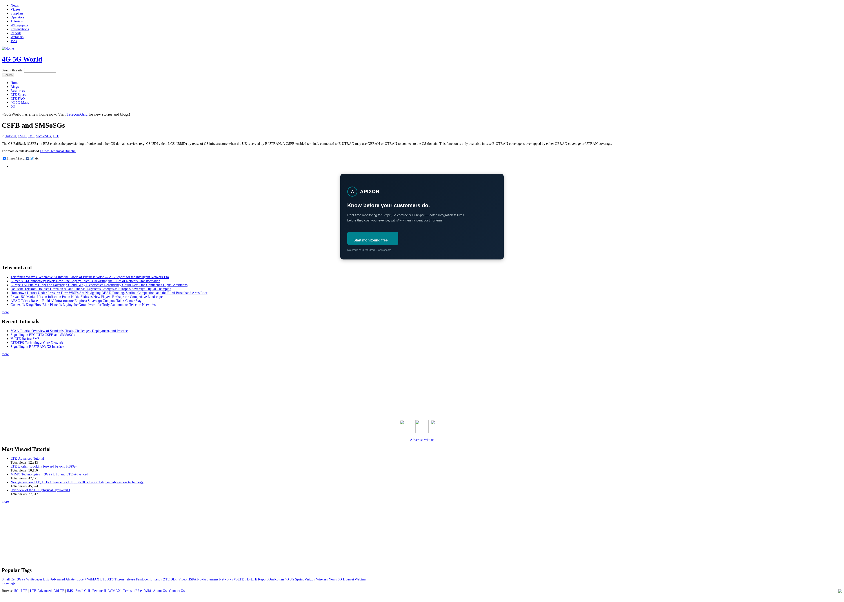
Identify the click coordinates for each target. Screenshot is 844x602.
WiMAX (93, 579)
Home (15, 83)
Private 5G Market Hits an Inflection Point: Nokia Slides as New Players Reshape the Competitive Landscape (87, 297)
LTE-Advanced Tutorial (27, 458)
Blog (174, 579)
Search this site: (13, 70)
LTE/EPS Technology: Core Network (37, 343)
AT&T (111, 579)
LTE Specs (18, 94)
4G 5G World (22, 59)
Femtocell (142, 579)
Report (262, 579)
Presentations (20, 29)
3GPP (21, 579)
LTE (56, 136)
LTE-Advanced (54, 579)
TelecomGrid (77, 114)
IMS (31, 136)
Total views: (19, 462)
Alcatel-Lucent (75, 579)
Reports (16, 33)
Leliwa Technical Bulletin (58, 151)
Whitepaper (34, 579)
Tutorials (17, 21)
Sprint (299, 579)
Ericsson (156, 579)
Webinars (17, 37)
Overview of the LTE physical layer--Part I (40, 490)
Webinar (360, 579)
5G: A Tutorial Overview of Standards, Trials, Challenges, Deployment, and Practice (69, 331)
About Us (160, 591)
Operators (17, 17)
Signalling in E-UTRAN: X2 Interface (37, 346)
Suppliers (17, 13)
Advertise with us (422, 440)
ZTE (166, 579)
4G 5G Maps (20, 102)
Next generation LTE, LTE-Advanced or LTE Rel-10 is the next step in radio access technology (77, 482)
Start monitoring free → (372, 240)
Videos (15, 9)
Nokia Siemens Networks (215, 579)
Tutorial (10, 136)
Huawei (348, 579)
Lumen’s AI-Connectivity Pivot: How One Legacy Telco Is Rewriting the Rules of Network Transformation (85, 281)
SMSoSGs (43, 136)
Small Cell (9, 579)
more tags (8, 583)
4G (287, 579)
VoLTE (239, 579)
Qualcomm (276, 579)
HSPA (191, 579)
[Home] (8, 48)
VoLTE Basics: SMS (25, 339)
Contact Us (177, 591)
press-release (126, 579)
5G (13, 106)
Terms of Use (132, 591)
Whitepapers (19, 25)
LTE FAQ (18, 98)
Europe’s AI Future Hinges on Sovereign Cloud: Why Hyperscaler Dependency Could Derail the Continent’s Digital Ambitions (99, 285)
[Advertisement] (422, 387)
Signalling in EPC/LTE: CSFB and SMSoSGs (43, 335)
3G (292, 579)
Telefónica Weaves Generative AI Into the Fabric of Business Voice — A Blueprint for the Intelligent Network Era (90, 277)
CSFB (22, 136)
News (15, 5)
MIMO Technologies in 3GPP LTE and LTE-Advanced (49, 474)
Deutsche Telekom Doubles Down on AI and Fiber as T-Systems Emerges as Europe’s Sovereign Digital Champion (91, 289)
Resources (18, 90)
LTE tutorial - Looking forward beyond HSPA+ (44, 466)
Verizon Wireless (316, 579)
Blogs (15, 87)
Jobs (14, 41)
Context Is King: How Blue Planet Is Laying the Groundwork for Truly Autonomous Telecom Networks (83, 304)
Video (182, 579)
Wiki (147, 591)
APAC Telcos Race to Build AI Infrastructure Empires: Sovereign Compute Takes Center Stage (77, 301)
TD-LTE (251, 579)
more (5, 312)
